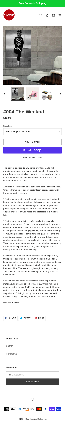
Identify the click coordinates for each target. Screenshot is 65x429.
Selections (8, 126)
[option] (18, 93)
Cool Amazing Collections (36, 419)
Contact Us (11, 353)
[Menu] (60, 15)
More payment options (32, 157)
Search (9, 346)
